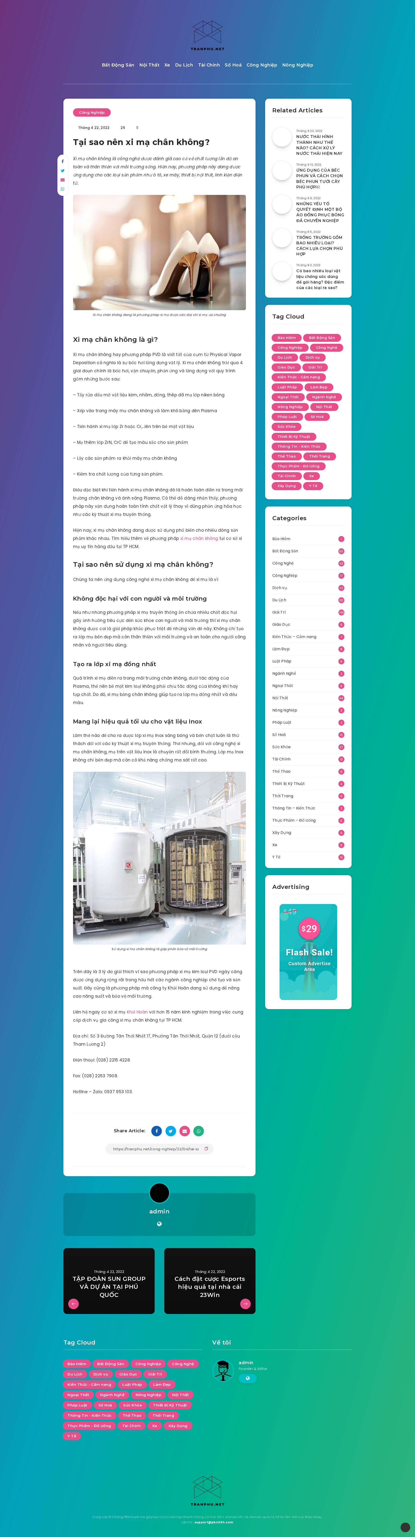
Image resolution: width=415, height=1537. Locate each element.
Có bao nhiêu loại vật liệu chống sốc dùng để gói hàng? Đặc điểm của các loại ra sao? (320, 279)
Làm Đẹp (319, 387)
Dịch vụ (312, 357)
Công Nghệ (326, 347)
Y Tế (313, 486)
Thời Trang (319, 456)
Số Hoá (233, 65)
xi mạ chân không (199, 538)
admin (159, 1211)
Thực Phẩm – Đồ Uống (294, 820)
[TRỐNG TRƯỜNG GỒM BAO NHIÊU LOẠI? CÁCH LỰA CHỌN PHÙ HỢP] (282, 237)
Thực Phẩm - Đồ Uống (299, 466)
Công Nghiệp (262, 65)
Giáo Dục (286, 367)
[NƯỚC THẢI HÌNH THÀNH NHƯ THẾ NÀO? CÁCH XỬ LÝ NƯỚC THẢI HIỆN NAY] (282, 137)
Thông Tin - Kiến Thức (299, 446)
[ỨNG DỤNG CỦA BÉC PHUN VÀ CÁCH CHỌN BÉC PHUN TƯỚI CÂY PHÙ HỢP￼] (282, 170)
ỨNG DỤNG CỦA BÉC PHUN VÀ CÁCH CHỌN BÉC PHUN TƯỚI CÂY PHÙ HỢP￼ (319, 178)
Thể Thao (287, 456)
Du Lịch (184, 65)
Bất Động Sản (118, 65)
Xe (167, 65)
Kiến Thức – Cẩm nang (294, 636)
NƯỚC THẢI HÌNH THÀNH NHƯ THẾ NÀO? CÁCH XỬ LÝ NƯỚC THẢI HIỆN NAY (319, 145)
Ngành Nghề (324, 397)
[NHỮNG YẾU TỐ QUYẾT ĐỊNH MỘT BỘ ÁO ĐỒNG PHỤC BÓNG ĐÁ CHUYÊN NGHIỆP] (282, 204)
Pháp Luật (287, 417)
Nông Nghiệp (297, 65)
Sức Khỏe (286, 426)
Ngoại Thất (288, 397)
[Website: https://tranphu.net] (159, 1224)
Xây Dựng (287, 486)
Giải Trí (315, 367)
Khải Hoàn (137, 1012)
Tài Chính (209, 65)
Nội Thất (149, 65)
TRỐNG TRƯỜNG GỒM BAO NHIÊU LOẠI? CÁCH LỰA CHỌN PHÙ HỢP (319, 246)
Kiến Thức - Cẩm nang (299, 377)
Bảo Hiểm (287, 338)
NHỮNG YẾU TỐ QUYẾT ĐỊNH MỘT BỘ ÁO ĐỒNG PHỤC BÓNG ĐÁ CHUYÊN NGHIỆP (320, 212)
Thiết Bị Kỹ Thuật (294, 436)
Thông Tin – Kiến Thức (293, 808)
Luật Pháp (287, 387)
